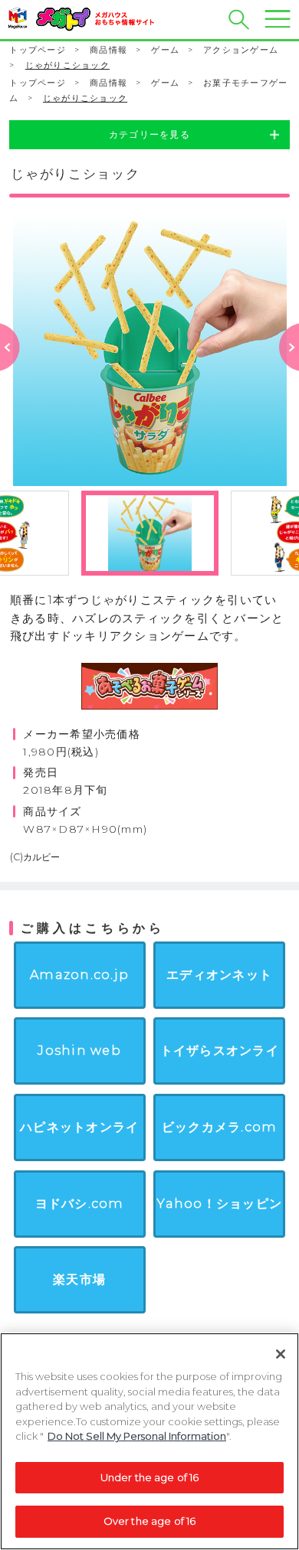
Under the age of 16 (149, 1477)
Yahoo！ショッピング (219, 1234)
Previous (10, 368)
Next (289, 368)
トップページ (37, 49)
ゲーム (165, 49)
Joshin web (79, 1050)
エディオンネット (219, 974)
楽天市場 (79, 1279)
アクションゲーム (240, 49)
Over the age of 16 (150, 1521)
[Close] (280, 1354)
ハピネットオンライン (79, 1157)
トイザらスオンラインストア (219, 1081)
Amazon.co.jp (79, 974)
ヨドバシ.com (79, 1203)
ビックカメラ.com (219, 1126)
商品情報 (108, 49)
